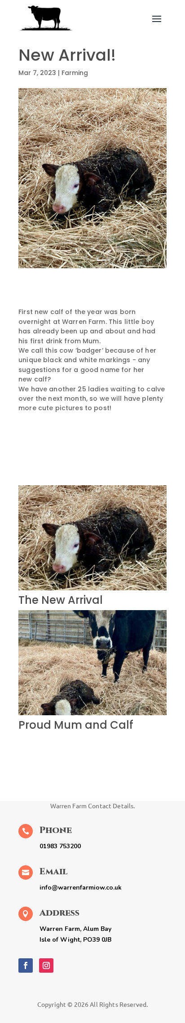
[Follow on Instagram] (46, 965)
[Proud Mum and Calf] (92, 715)
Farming (75, 72)
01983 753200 (60, 846)
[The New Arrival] (92, 590)
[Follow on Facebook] (25, 965)
